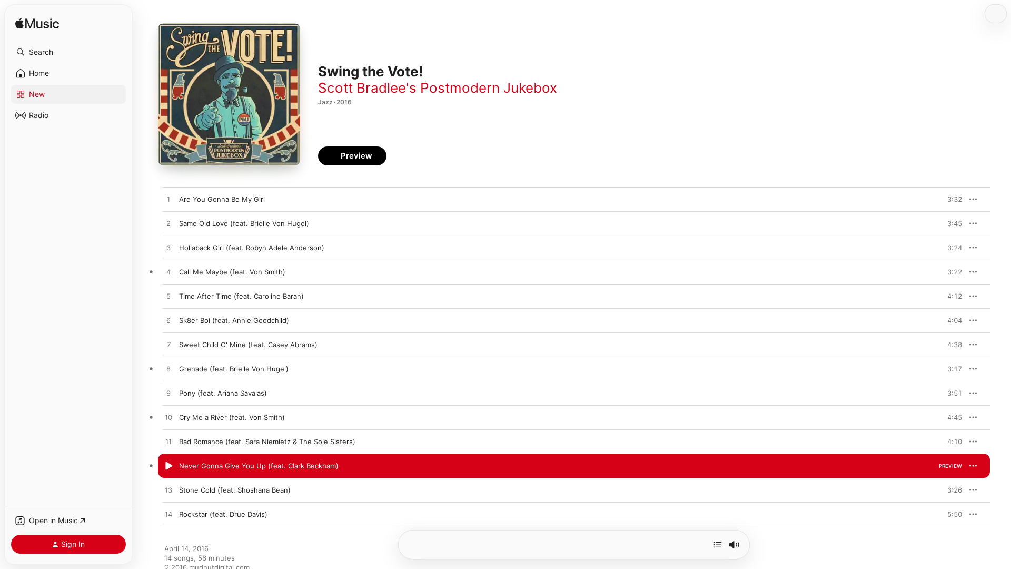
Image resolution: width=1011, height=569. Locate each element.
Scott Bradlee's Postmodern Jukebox (437, 88)
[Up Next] (717, 544)
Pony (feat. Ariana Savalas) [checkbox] (223, 393)
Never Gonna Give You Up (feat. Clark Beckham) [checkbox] (259, 466)
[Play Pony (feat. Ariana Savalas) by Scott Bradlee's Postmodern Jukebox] (168, 393)
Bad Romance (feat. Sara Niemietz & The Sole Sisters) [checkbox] (267, 441)
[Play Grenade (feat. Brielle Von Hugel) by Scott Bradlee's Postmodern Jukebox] (168, 369)
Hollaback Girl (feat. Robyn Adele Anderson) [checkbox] (251, 247)
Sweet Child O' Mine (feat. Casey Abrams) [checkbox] (248, 344)
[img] (37, 24)
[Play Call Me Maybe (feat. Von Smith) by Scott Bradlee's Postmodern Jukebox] (168, 272)
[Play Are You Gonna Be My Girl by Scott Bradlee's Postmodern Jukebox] (168, 199)
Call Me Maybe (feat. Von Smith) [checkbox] (232, 272)
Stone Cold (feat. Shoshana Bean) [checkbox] (235, 490)
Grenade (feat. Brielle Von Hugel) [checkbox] (234, 369)
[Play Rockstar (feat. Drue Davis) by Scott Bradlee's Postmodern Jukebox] (168, 514)
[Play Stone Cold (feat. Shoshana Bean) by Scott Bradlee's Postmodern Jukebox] (168, 490)
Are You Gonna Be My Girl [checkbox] (222, 199)
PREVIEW (950, 199)
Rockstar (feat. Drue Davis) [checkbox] (223, 514)
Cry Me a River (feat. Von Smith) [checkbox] (232, 417)
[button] (68, 52)
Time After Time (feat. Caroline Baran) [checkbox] (241, 296)
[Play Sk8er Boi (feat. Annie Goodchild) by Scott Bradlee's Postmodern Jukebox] (168, 321)
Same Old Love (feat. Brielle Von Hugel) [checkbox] (244, 223)
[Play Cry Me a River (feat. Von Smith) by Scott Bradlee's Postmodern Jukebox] (168, 418)
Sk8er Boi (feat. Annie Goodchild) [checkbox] (234, 320)
